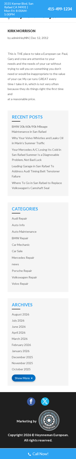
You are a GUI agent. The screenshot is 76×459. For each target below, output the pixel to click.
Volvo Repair (20, 283)
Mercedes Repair (23, 257)
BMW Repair (20, 238)
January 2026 (20, 351)
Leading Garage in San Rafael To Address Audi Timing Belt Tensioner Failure (36, 171)
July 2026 (18, 320)
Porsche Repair (22, 270)
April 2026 (18, 332)
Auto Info (18, 225)
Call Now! (41, 453)
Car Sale (17, 251)
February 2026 (21, 345)
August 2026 (20, 314)
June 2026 (19, 326)
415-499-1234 (60, 9)
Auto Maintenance (24, 231)
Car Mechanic (21, 244)
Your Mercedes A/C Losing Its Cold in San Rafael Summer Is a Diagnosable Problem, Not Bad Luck (36, 155)
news (15, 264)
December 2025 (22, 357)
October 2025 (21, 369)
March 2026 (19, 338)
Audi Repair (19, 218)
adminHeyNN (20, 38)
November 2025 (22, 363)
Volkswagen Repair (24, 277)
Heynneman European (51, 435)
